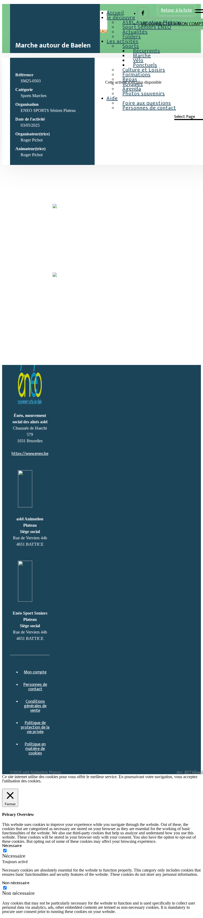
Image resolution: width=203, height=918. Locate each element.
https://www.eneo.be (30, 453)
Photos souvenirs (143, 93)
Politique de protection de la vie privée (35, 727)
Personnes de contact (149, 107)
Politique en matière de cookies (35, 749)
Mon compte (35, 672)
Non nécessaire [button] (15, 883)
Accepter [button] (39, 786)
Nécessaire (13, 856)
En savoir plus (15, 786)
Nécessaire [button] (12, 845)
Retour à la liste (176, 10)
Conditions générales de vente (35, 706)
